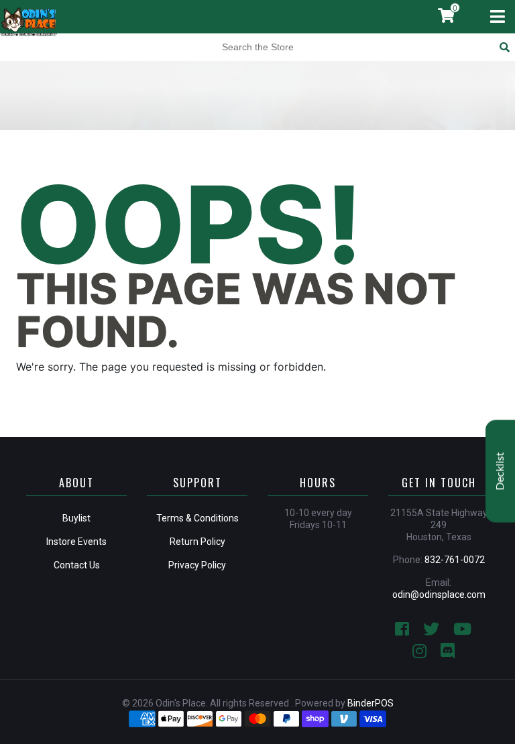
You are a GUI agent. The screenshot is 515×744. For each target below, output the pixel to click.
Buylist (76, 518)
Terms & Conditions (197, 518)
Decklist (500, 471)
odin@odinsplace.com (438, 594)
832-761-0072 (454, 559)
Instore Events (76, 541)
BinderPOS (370, 703)
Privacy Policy (197, 565)
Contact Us (77, 565)
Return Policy (197, 541)
